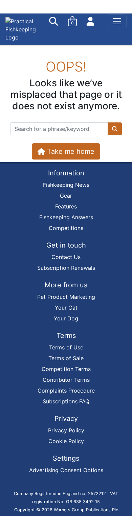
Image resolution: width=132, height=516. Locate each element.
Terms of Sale (66, 358)
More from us (66, 285)
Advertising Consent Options (66, 470)
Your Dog (66, 318)
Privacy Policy (66, 430)
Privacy (66, 418)
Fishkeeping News (66, 184)
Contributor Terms (66, 379)
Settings (66, 458)
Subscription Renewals (66, 267)
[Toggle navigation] (117, 21)
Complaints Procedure (66, 390)
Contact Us (66, 257)
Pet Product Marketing (66, 296)
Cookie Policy (66, 441)
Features (66, 206)
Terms (66, 336)
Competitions (66, 228)
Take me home (69, 151)
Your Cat (66, 307)
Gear (66, 195)
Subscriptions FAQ (66, 401)
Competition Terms (66, 369)
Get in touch (66, 245)
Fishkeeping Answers (66, 217)
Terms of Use (66, 347)
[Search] (54, 21)
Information (66, 173)
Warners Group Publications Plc (86, 509)
